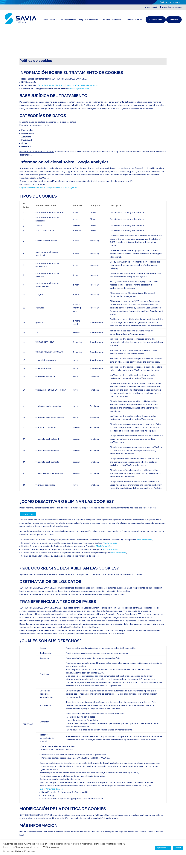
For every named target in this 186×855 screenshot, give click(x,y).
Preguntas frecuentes (88, 19)
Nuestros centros (68, 19)
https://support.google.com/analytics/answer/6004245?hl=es (48, 188)
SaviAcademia (155, 19)
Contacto (174, 19)
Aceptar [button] (178, 848)
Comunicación (133, 19)
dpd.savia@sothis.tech (78, 89)
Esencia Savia (49, 19)
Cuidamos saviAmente (111, 19)
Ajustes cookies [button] (28, 514)
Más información (118, 553)
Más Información (145, 540)
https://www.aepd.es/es (51, 789)
